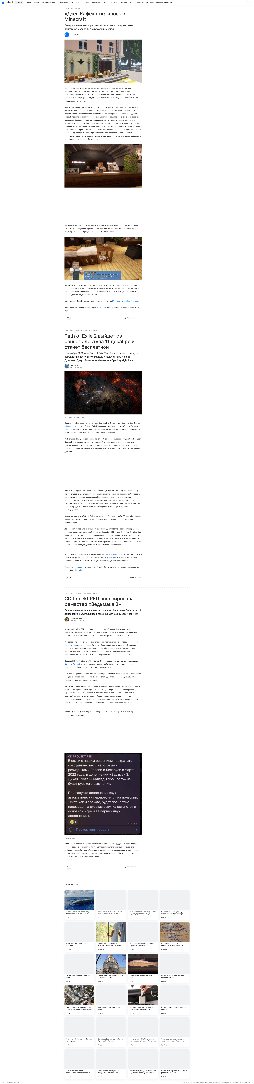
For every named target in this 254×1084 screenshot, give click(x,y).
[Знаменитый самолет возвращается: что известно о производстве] (79, 1064)
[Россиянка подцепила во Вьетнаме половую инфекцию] (111, 937)
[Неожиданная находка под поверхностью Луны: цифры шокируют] (175, 905)
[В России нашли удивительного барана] (175, 1000)
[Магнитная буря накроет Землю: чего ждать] (79, 1032)
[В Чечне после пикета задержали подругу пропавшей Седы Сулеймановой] (143, 905)
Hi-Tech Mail (74, 35)
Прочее (77, 8)
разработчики (111, 554)
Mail (3, 1082)
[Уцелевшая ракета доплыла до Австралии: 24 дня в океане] (79, 905)
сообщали (77, 567)
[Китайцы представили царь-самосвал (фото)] (175, 968)
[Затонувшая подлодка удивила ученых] (79, 968)
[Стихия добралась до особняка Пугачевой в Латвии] (111, 1032)
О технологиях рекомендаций (222, 1082)
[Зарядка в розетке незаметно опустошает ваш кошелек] (143, 1000)
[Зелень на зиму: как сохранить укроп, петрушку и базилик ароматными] (175, 1032)
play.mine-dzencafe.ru (131, 301)
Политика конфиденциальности (241, 1082)
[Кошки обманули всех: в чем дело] (111, 1000)
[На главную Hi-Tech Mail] (8, 2)
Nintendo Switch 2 (72, 664)
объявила (68, 426)
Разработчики (70, 645)
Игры (95, 330)
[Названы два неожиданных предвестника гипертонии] (111, 1064)
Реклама (16, 1082)
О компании (9, 1082)
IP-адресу (116, 301)
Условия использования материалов (201, 1082)
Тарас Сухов (75, 365)
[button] (103, 166)
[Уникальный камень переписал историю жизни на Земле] (111, 905)
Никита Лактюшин (77, 619)
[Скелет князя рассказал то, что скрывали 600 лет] (111, 968)
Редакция (186, 1082)
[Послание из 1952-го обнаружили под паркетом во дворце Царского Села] (175, 937)
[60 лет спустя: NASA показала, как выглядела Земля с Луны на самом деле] (143, 1032)
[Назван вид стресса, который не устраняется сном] (175, 1064)
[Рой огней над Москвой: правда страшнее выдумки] (143, 937)
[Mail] (3, 2)
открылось (101, 307)
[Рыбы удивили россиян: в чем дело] (143, 968)
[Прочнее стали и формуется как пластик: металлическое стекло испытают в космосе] (79, 1000)
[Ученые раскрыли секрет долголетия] (79, 937)
